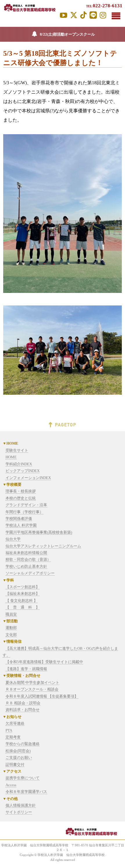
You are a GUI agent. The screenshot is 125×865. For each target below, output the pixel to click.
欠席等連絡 (15, 723)
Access (11, 785)
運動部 (11, 627)
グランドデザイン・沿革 (26, 505)
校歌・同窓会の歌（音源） (28, 559)
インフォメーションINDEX (28, 478)
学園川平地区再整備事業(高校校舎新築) (39, 532)
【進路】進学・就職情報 (26, 669)
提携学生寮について (23, 778)
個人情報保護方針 (21, 805)
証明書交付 (15, 764)
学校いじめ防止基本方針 (26, 566)
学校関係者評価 (19, 518)
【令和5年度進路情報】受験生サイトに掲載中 (44, 662)
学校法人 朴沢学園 (21, 525)
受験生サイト (17, 450)
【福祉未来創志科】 (23, 593)
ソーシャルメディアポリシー (30, 573)
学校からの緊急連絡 (23, 744)
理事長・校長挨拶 (21, 491)
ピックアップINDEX (23, 471)
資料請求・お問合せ (23, 709)
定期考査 (13, 737)
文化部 (11, 634)
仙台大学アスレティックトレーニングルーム (43, 546)
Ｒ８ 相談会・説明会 (23, 703)
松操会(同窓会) (18, 751)
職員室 (11, 614)
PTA (9, 730)
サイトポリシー (19, 812)
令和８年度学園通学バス (26, 791)
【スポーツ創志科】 (23, 587)
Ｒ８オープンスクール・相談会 (32, 689)
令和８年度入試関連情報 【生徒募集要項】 (42, 696)
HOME (11, 457)
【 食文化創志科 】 (22, 600)
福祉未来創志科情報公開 (26, 553)
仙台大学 (13, 539)
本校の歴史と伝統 (21, 498)
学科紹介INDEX (19, 464)
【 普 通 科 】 (23, 607)
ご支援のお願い (19, 757)
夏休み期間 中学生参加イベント (32, 682)
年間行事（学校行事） (24, 512)
